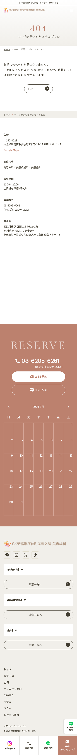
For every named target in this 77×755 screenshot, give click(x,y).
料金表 (7, 702)
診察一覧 (9, 676)
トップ (7, 49)
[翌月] (68, 407)
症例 (6, 682)
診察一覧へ (35, 584)
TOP (30, 89)
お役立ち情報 (11, 715)
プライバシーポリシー (15, 725)
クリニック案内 (13, 689)
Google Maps (11, 150)
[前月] (9, 407)
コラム (7, 708)
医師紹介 (9, 695)
